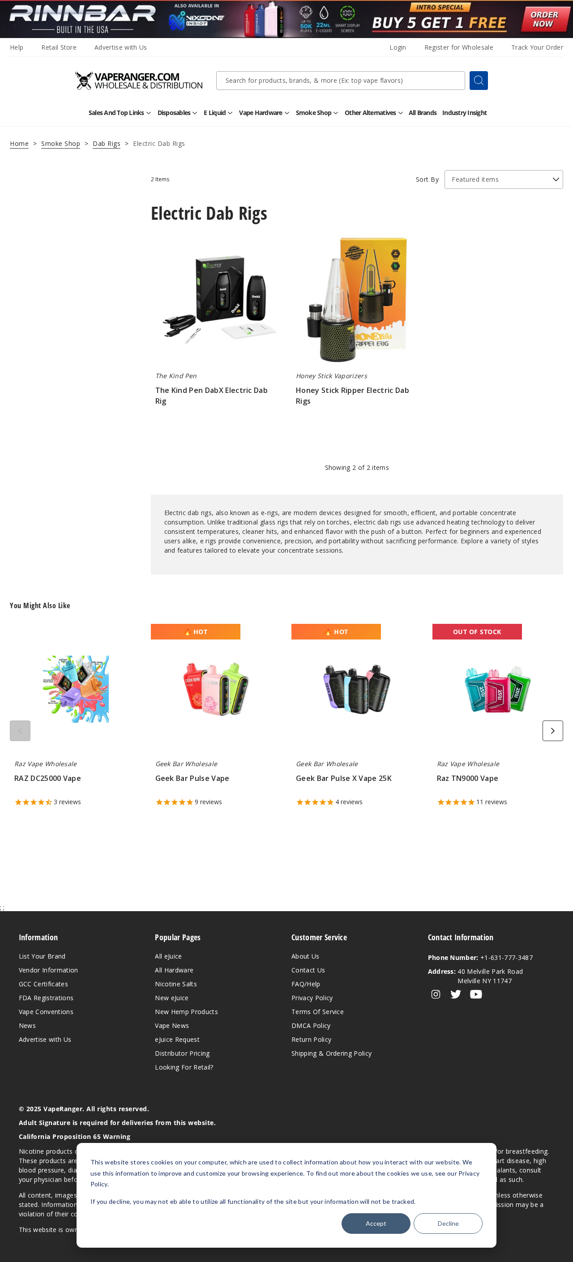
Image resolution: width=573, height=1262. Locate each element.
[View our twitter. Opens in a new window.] (456, 994)
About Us (305, 956)
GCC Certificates (43, 984)
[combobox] (340, 80)
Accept (376, 1223)
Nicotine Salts (176, 984)
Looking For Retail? (184, 1067)
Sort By (427, 179)
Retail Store (59, 47)
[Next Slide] (553, 731)
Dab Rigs (106, 143)
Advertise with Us (120, 47)
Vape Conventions (46, 1011)
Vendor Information (48, 970)
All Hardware (174, 970)
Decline (448, 1223)
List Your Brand (42, 956)
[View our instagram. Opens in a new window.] (436, 994)
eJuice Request (177, 1039)
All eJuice (168, 956)
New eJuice (171, 997)
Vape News (172, 1025)
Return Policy (311, 1039)
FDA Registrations (46, 997)
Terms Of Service (317, 1011)
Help (16, 47)
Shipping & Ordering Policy (331, 1053)
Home (19, 143)
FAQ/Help (306, 984)
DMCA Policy (311, 1025)
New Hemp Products (186, 1011)
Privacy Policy (312, 997)
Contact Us (308, 970)
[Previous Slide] (20, 731)
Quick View (216, 303)
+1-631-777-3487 (480, 957)
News (27, 1025)
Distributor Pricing (182, 1053)
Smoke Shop (60, 143)
